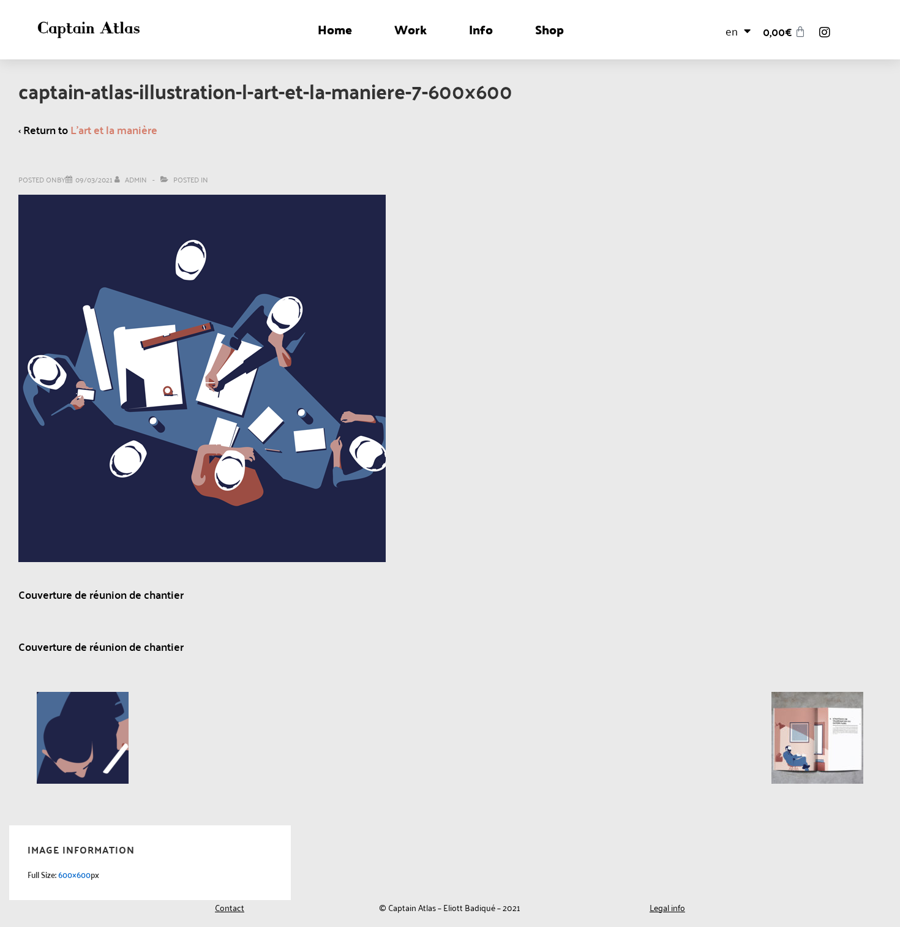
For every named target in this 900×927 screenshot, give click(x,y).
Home (335, 29)
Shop (549, 29)
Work (410, 29)
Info (481, 29)
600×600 (74, 874)
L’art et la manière (113, 129)
